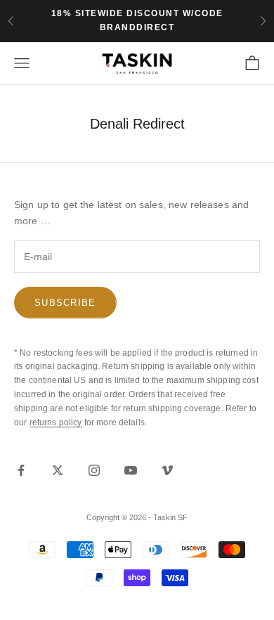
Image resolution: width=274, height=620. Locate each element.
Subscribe (65, 302)
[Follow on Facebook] (21, 470)
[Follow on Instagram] (94, 470)
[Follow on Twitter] (58, 470)
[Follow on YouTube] (131, 470)
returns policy (56, 422)
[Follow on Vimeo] (167, 470)
